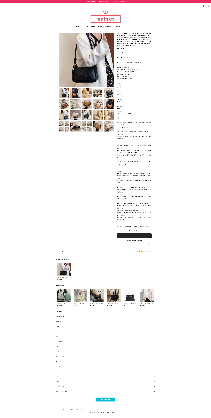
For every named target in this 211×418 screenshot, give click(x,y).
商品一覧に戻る (105, 399)
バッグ (57, 371)
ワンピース (59, 321)
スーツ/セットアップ (61, 356)
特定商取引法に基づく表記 (76, 409)
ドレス (57, 351)
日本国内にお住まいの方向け (134, 241)
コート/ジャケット (60, 341)
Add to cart (134, 236)
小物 (57, 376)
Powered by (103, 415)
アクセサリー (59, 361)
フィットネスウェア (60, 386)
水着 (57, 346)
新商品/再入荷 (60, 316)
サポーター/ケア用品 (61, 391)
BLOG (100, 27)
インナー (58, 366)
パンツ (57, 331)
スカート (58, 336)
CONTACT (119, 27)
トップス (58, 326)
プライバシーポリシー (62, 409)
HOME (78, 27)
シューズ (58, 381)
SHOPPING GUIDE (89, 27)
